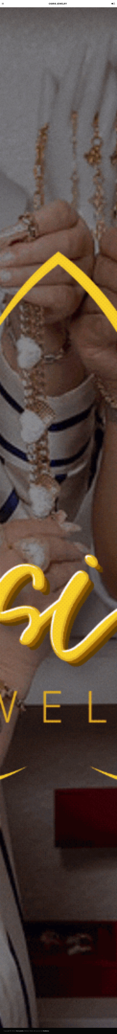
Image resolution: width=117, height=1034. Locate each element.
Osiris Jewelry (20, 1031)
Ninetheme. (46, 1031)
